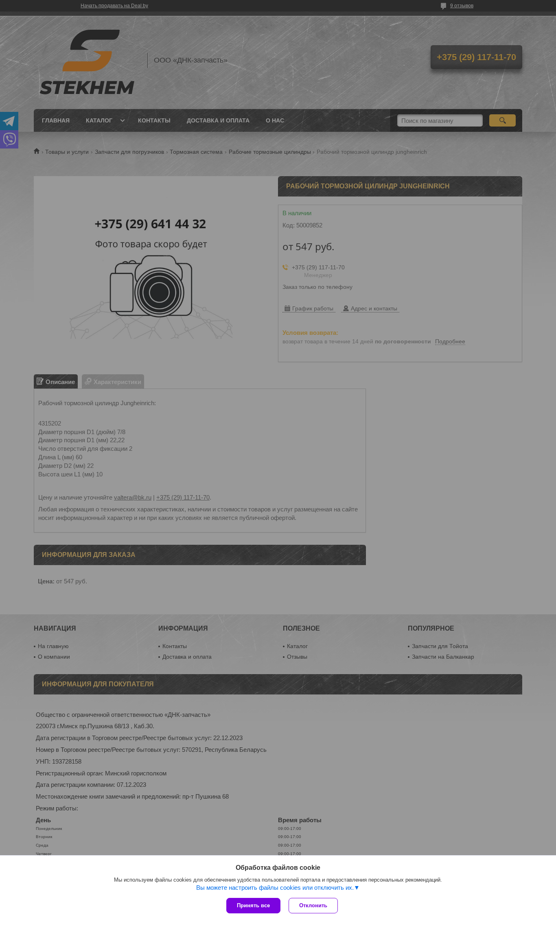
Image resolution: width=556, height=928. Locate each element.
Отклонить (313, 905)
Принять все (253, 905)
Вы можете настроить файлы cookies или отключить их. (275, 887)
